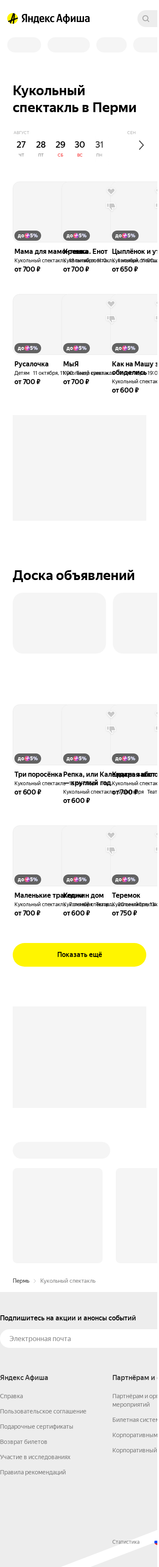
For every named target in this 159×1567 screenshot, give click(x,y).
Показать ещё (79, 955)
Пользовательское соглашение (43, 1411)
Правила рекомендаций (33, 1472)
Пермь (21, 1281)
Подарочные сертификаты (36, 1426)
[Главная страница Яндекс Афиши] (12, 18)
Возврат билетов (23, 1441)
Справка (11, 1396)
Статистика (125, 1542)
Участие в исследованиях (35, 1457)
